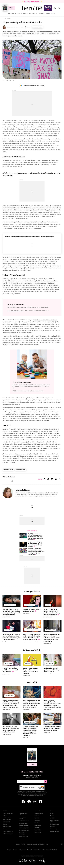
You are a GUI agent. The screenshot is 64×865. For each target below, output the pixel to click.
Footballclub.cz (37, 849)
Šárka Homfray (26, 613)
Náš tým (52, 815)
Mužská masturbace (23, 823)
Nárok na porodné (7, 819)
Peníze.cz (15, 849)
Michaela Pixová (23, 490)
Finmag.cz (9, 849)
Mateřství (36, 818)
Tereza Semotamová (6, 734)
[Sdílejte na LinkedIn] (52, 479)
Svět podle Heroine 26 (47, 7)
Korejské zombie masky (24, 828)
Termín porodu (6, 829)
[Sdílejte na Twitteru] (48, 479)
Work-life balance (20, 469)
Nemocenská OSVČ (7, 826)
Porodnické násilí (9, 695)
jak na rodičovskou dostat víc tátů (34, 391)
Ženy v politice (37, 832)
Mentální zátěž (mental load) (32, 629)
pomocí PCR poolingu (36, 444)
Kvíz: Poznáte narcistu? (24, 830)
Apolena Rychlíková (48, 617)
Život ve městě (49, 663)
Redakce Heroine (6, 617)
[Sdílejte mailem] (56, 479)
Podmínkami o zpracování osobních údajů (37, 794)
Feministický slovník (54, 831)
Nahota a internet (30, 722)
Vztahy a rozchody (10, 605)
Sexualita (36, 822)
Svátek (23, 143)
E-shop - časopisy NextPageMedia (49, 849)
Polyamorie (36, 827)
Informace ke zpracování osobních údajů (35, 844)
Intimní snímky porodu (23, 820)
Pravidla (23, 844)
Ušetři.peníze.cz (22, 849)
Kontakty (52, 818)
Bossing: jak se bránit (23, 836)
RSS (47, 844)
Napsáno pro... (49, 722)
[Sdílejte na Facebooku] (44, 479)
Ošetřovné (5, 824)
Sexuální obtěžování (38, 813)
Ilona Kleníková (5, 641)
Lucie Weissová (47, 732)
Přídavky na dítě (6, 821)
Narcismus (36, 815)
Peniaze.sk (29, 849)
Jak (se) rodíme (8, 663)
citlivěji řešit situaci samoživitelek (24, 456)
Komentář (27, 663)
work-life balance (51, 135)
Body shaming (37, 825)
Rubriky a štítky (53, 829)
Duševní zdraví (37, 830)
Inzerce (51, 813)
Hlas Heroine (8, 629)
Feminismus (37, 820)
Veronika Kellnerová (27, 641)
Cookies (18, 844)
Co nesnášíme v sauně (23, 825)
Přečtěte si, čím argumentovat (15, 310)
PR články (52, 826)
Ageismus (48, 605)
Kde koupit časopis (54, 824)
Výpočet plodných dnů (8, 813)
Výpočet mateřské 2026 (8, 831)
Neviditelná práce (37, 27)
